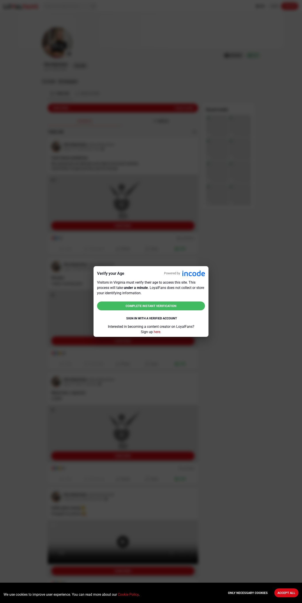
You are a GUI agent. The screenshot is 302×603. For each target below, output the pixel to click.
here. (157, 332)
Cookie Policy (128, 594)
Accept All (286, 593)
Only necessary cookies (248, 593)
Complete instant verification (151, 306)
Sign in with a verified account (151, 318)
